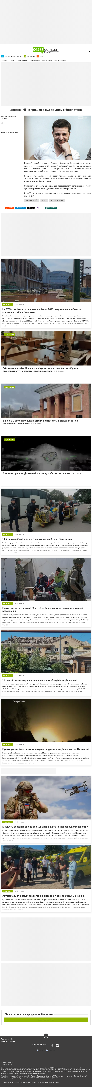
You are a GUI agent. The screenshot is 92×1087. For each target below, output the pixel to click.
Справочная (39, 771)
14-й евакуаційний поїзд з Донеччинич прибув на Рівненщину (37, 539)
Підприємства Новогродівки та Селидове (29, 1014)
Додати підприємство (46, 1020)
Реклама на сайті (7, 1039)
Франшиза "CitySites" (8, 1041)
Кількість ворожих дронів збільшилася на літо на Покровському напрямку (45, 826)
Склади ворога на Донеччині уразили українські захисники (36, 473)
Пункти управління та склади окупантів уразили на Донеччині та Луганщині (45, 749)
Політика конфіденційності (10, 1082)
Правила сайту (25, 1082)
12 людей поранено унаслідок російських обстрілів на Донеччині (39, 680)
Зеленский (31, 200)
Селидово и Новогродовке (17, 771)
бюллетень (57, 200)
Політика (4, 118)
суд (44, 200)
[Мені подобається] (2, 123)
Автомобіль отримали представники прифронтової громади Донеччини (43, 895)
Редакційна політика (52, 1082)
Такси (52, 771)
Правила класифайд (38, 1082)
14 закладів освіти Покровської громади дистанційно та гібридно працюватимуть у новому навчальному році (41, 369)
